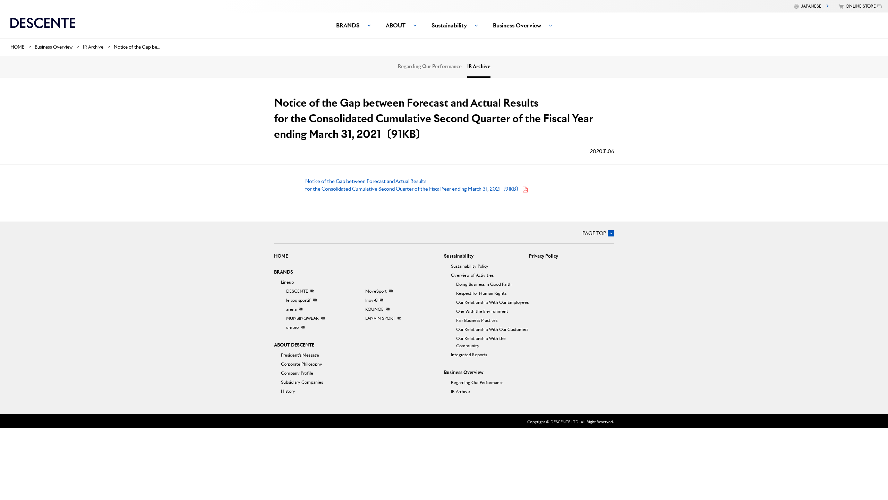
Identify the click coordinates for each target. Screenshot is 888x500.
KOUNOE (374, 309)
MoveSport (376, 291)
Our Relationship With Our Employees (492, 302)
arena (291, 309)
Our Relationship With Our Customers (492, 329)
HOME (281, 256)
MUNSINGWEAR (302, 318)
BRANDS (283, 272)
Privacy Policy (543, 256)
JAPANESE (811, 6)
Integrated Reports (469, 354)
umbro (292, 327)
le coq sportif (298, 300)
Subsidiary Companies (302, 382)
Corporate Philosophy (301, 364)
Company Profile (297, 373)
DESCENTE (297, 291)
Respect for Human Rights (481, 293)
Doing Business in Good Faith (484, 284)
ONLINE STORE (861, 6)
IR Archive (478, 66)
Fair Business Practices (476, 320)
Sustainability (458, 256)
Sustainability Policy (469, 266)
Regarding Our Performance (430, 66)
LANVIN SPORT (380, 318)
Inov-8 (371, 300)
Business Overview (464, 372)
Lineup (287, 282)
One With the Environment (482, 311)
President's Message (300, 355)
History (288, 391)
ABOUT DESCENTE (294, 345)
